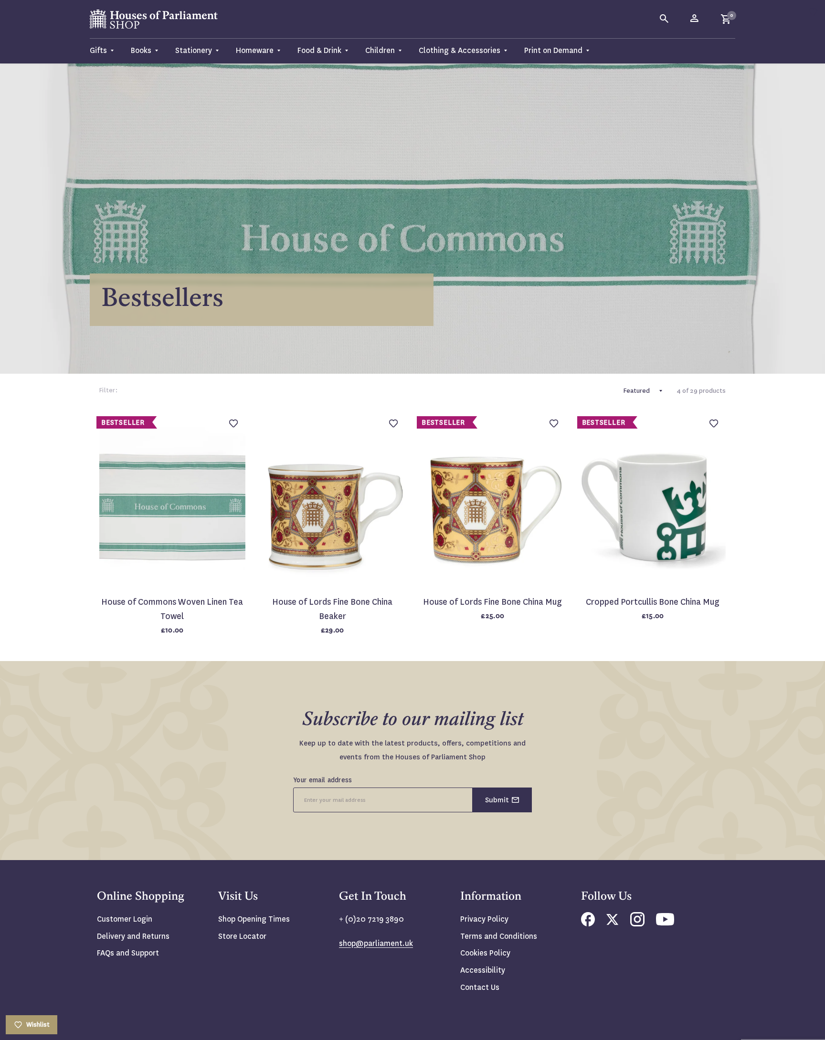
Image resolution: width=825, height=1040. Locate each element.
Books (141, 50)
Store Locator (242, 936)
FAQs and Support (128, 953)
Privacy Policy (484, 919)
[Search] (664, 19)
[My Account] (695, 19)
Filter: (108, 390)
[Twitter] (612, 922)
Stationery (193, 50)
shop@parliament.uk (376, 943)
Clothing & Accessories (459, 50)
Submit (497, 800)
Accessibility (482, 970)
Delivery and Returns (133, 936)
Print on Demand (553, 50)
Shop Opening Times (254, 919)
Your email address (322, 780)
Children (380, 50)
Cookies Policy (485, 953)
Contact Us (479, 987)
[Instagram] (637, 924)
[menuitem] (106, 51)
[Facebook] (588, 924)
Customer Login (124, 919)
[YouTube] (665, 923)
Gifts (98, 50)
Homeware (255, 50)
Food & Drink (319, 50)
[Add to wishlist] (813, 12)
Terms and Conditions (498, 936)
